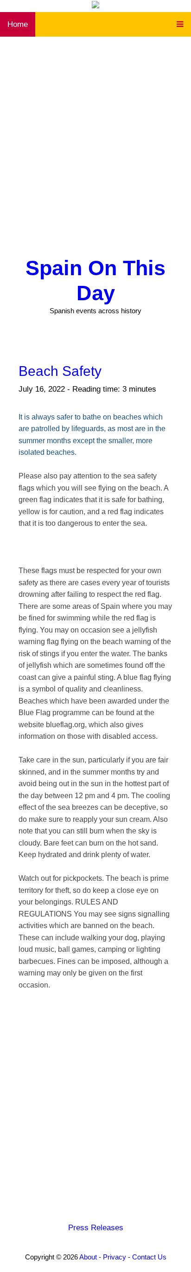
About (88, 1257)
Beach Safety (60, 371)
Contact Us (149, 1257)
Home (17, 24)
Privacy (114, 1257)
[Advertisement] (95, 136)
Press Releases (95, 1227)
